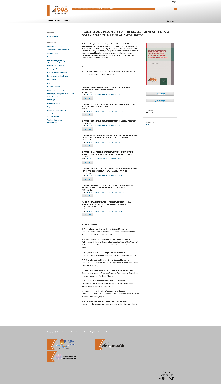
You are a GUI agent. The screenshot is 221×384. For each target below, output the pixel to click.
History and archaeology (57, 72)
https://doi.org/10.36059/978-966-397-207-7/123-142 (105, 175)
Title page (161, 101)
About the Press (54, 20)
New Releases (53, 36)
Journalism (51, 79)
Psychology (51, 107)
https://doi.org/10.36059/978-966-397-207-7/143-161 (105, 192)
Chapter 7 (87, 196)
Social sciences (53, 116)
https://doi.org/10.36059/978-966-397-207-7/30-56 (104, 111)
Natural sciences (54, 86)
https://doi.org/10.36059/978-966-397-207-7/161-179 (105, 211)
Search (172, 21)
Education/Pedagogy (55, 90)
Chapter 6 (87, 179)
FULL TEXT (161, 94)
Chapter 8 (87, 215)
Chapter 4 (87, 146)
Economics (51, 57)
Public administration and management (57, 111)
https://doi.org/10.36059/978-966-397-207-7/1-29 (104, 94)
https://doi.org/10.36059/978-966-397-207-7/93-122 (105, 159)
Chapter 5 (87, 162)
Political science (53, 103)
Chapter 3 (87, 129)
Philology (51, 100)
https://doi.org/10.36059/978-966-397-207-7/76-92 (104, 142)
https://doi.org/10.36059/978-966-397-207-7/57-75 (104, 125)
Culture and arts (53, 53)
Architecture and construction (59, 50)
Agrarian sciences (54, 46)
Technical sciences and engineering (56, 121)
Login (174, 2)
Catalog (67, 20)
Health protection (54, 69)
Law (147, 124)
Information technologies (57, 76)
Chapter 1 (87, 98)
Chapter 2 (87, 115)
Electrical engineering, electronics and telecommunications (56, 62)
